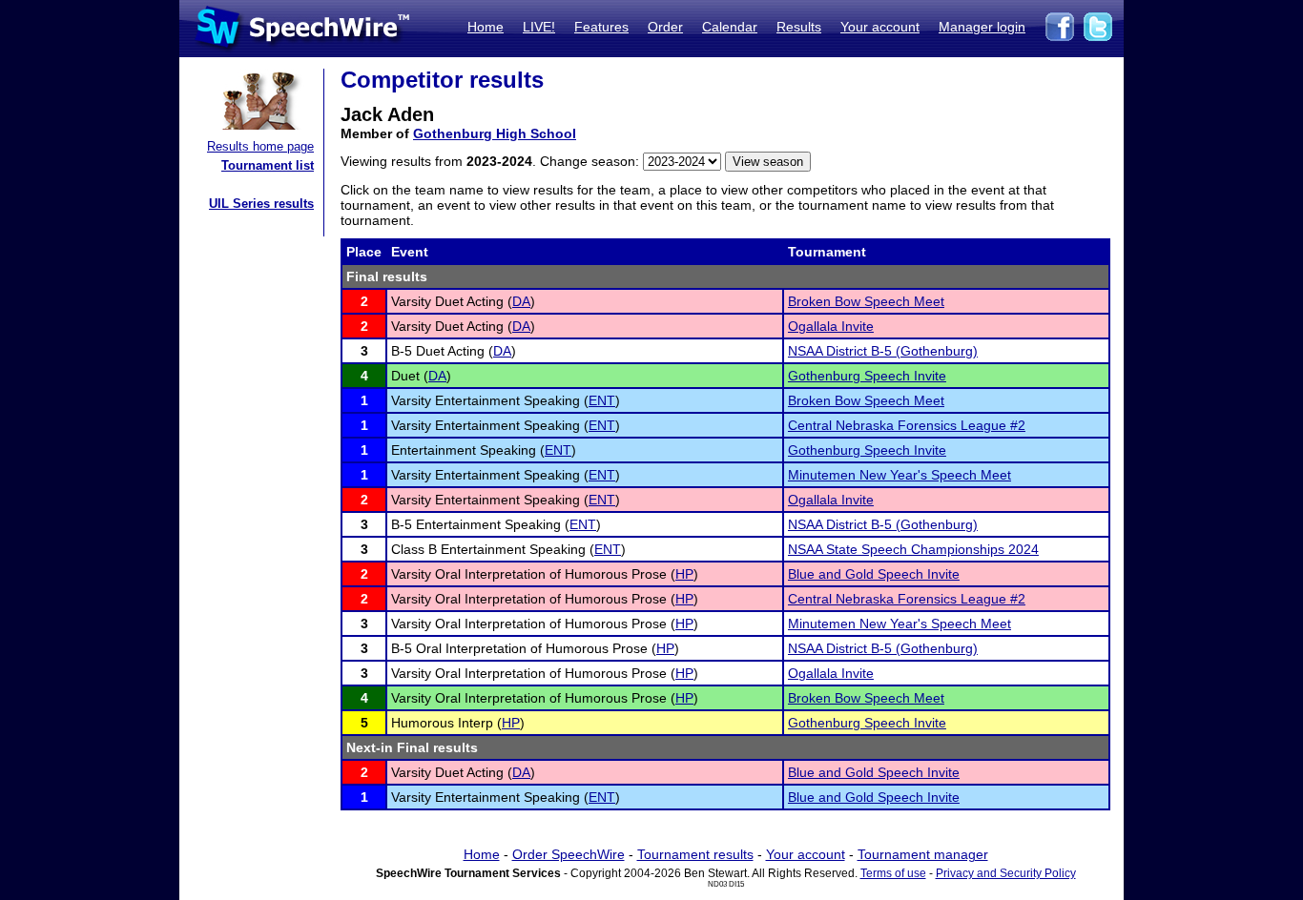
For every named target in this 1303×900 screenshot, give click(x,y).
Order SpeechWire (568, 854)
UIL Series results (261, 203)
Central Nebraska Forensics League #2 (906, 425)
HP (684, 574)
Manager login (982, 26)
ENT (602, 400)
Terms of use (893, 873)
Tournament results (695, 854)
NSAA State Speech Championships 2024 (913, 549)
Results (798, 26)
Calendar (729, 26)
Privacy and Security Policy (1006, 873)
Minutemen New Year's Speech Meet (899, 474)
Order (665, 26)
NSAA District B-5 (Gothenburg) (883, 350)
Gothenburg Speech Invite (867, 375)
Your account (880, 26)
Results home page (260, 146)
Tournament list (267, 165)
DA (521, 301)
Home (485, 26)
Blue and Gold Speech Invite (874, 574)
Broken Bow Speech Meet (866, 301)
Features (601, 26)
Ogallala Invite (831, 326)
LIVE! (539, 26)
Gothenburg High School (494, 133)
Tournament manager (923, 854)
